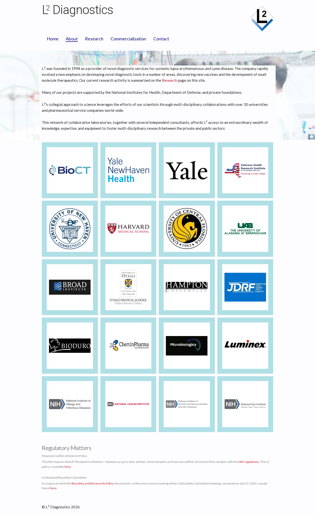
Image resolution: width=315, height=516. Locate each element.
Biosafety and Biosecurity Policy (92, 483)
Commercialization (128, 38)
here (67, 466)
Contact (161, 38)
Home (53, 38)
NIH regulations (248, 462)
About (72, 38)
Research (94, 38)
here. (53, 488)
